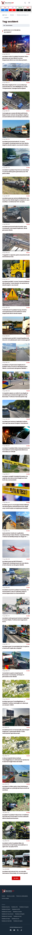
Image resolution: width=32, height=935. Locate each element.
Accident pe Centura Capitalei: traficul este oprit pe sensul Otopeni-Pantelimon (15, 422)
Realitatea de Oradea (17, 911)
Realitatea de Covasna (6, 911)
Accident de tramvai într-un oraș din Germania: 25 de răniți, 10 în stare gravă (15, 872)
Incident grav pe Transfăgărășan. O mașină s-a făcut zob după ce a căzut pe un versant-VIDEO (15, 703)
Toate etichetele (8, 25)
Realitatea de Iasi (15, 918)
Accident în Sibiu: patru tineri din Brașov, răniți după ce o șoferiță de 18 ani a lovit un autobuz (15, 788)
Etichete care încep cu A (22, 15)
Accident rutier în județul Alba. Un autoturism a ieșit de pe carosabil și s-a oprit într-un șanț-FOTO (15, 844)
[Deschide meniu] (29, 3)
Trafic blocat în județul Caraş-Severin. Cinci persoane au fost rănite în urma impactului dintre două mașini (14, 311)
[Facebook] (4, 10)
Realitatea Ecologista (24, 907)
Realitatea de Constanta (7, 916)
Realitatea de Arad (17, 916)
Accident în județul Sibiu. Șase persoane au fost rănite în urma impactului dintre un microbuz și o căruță (16, 449)
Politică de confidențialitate (22, 896)
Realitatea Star (15, 907)
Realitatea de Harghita (19, 914)
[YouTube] (12, 10)
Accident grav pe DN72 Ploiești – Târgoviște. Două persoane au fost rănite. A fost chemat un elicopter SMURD (15, 563)
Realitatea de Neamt (6, 909)
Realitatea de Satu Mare (7, 921)
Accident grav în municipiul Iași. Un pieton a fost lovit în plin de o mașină (15, 647)
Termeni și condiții (11, 896)
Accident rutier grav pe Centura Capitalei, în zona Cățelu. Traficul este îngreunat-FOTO (15, 619)
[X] (19, 10)
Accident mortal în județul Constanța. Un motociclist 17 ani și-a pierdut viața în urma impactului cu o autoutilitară (15, 591)
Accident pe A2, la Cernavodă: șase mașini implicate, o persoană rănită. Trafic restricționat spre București (15, 731)
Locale (28, 54)
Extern (28, 110)
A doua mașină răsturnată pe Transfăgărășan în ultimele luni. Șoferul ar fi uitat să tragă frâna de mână (15, 759)
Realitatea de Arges (6, 918)
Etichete (12, 15)
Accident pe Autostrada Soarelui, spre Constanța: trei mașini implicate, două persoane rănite (14, 228)
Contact (3, 896)
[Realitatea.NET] (7, 3)
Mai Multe (16, 878)
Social (28, 224)
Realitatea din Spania (18, 921)
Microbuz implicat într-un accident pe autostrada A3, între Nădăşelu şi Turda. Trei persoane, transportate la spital (15, 86)
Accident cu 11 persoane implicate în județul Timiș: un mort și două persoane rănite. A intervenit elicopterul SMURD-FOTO (14, 367)
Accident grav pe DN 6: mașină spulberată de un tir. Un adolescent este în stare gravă (16, 339)
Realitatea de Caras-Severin (7, 914)
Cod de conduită (5, 898)
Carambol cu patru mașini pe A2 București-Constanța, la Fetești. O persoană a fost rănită (13, 674)
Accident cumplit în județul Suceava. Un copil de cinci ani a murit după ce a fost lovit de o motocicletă (15, 478)
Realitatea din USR (16, 909)
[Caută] (25, 3)
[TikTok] (27, 10)
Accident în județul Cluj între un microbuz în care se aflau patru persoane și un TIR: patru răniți (15, 171)
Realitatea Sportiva (6, 907)
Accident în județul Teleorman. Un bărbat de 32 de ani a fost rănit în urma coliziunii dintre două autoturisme (15, 816)
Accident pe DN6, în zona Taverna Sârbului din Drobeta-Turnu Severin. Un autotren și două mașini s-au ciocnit (15, 283)
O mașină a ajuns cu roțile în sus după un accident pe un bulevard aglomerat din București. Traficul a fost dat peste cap (15, 394)
